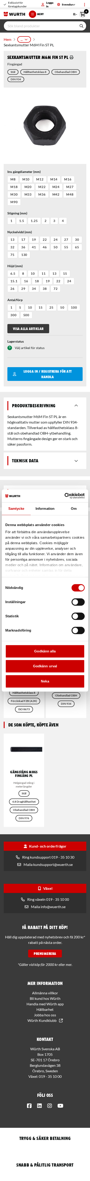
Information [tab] (45, 508)
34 (34, 289)
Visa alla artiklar (28, 329)
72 (56, 289)
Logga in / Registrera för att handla (48, 374)
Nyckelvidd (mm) (19, 232)
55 (66, 247)
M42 (56, 194)
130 (24, 255)
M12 (40, 179)
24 (56, 239)
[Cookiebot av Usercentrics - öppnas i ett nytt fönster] (65, 496)
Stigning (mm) (17, 213)
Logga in (49, 4)
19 (34, 239)
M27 (70, 187)
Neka (45, 681)
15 (65, 273)
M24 (56, 187)
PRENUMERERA (45, 953)
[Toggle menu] (84, 4)
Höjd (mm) (15, 266)
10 (33, 273)
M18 (14, 187)
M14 (54, 179)
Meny (40, 14)
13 (12, 239)
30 (77, 239)
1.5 (21, 221)
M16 (68, 179)
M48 (70, 194)
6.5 (12, 273)
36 (23, 247)
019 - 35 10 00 (50, 1076)
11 (44, 273)
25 (51, 307)
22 (45, 239)
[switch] (78, 602)
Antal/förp (15, 300)
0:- (79, 13)
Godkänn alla (45, 651)
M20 (28, 187)
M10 (26, 179)
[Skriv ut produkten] (71, 57)
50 (56, 247)
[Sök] (81, 25)
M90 (14, 202)
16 (26, 281)
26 (12, 289)
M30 (14, 194)
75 (12, 255)
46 (45, 247)
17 (23, 239)
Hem (7, 39)
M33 (28, 194)
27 (66, 239)
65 (77, 247)
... (22, 39)
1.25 (34, 221)
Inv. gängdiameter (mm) (24, 172)
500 (26, 315)
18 (37, 281)
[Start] (14, 14)
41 (34, 247)
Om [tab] (74, 508)
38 (45, 289)
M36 (42, 194)
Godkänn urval (45, 666)
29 (23, 289)
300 (13, 315)
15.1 (13, 281)
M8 (13, 179)
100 (74, 307)
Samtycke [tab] (16, 508)
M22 (42, 187)
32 (12, 247)
